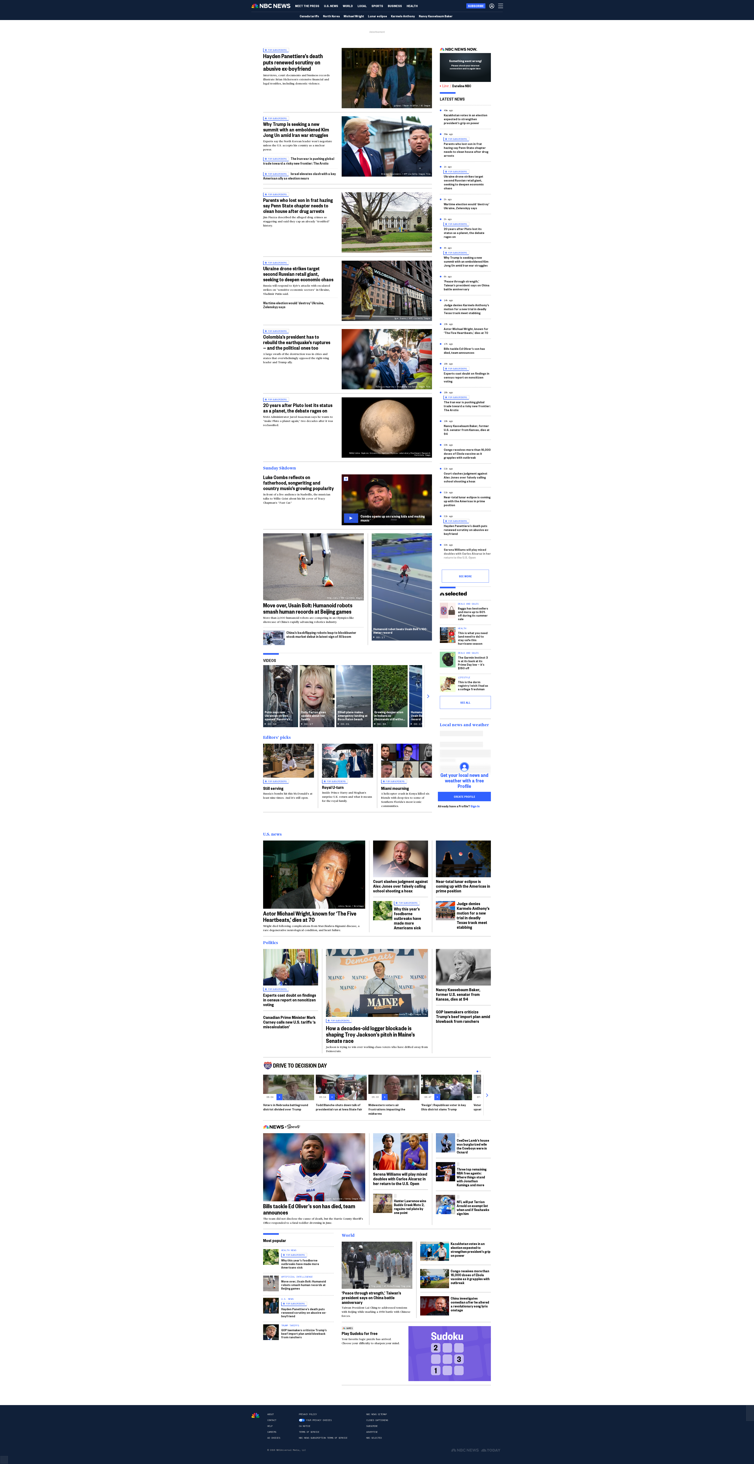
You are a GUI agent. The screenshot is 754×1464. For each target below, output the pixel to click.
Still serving (273, 788)
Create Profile (464, 796)
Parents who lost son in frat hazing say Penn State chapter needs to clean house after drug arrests (298, 205)
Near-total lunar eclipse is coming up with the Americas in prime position (467, 501)
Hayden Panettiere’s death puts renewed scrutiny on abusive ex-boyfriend (293, 62)
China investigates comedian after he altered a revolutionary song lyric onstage (470, 1304)
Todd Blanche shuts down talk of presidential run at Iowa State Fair (339, 1107)
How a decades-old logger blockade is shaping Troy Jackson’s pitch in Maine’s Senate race (370, 1034)
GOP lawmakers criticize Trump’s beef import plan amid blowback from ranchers (463, 1016)
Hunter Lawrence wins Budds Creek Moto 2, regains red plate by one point (410, 1206)
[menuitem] (307, 6)
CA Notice (304, 1426)
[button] (362, 6)
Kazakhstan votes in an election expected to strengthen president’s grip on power (465, 119)
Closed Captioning (377, 1420)
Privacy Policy (308, 1414)
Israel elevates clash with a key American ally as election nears (299, 176)
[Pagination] (477, 1071)
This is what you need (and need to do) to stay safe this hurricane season (473, 638)
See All (465, 702)
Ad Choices (273, 1437)
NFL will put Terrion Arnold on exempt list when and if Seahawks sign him (473, 1207)
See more (465, 576)
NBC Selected (374, 1437)
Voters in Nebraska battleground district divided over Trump (285, 1107)
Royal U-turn (333, 787)
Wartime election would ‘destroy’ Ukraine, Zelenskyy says (293, 305)
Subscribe (372, 1426)
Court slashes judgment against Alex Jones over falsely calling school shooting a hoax (465, 477)
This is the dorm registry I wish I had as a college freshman (473, 685)
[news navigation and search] (501, 6)
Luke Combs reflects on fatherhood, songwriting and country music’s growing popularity (298, 482)
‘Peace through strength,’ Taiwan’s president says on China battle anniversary (466, 285)
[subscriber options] (491, 6)
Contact (271, 1420)
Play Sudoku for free (360, 1333)
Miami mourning (395, 788)
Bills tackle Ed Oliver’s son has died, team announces (464, 351)
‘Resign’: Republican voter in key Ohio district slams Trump (443, 1107)
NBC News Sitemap (376, 1414)
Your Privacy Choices (318, 1420)
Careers (271, 1432)
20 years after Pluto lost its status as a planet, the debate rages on (297, 408)
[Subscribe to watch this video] (387, 499)
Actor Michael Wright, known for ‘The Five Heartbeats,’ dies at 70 (466, 331)
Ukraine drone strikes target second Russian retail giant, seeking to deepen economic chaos (298, 273)
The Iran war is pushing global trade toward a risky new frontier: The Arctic (298, 160)
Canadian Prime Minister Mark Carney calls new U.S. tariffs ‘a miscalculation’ (289, 1021)
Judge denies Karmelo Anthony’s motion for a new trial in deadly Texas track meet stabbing (466, 309)
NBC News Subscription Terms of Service (323, 1437)
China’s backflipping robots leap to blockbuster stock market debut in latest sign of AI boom (321, 634)
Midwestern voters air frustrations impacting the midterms (386, 1109)
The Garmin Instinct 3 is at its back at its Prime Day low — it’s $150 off (473, 662)
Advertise (372, 1432)
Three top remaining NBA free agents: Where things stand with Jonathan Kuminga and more (472, 1177)
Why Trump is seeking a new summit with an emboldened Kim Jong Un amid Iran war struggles (296, 129)
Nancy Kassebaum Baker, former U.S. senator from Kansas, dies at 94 (467, 430)
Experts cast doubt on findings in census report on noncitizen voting (466, 377)
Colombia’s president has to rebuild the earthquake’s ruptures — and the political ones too (296, 342)
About (270, 1414)
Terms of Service (309, 1432)
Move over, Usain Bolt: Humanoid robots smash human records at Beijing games (307, 608)
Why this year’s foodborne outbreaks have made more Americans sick (407, 918)
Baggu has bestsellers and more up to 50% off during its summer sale (473, 613)
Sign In (475, 806)
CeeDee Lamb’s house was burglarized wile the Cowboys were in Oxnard (473, 1146)
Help (269, 1426)
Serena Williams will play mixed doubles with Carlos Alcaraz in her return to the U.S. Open (467, 553)
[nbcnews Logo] (255, 1415)
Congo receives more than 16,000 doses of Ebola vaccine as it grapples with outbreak (467, 453)
